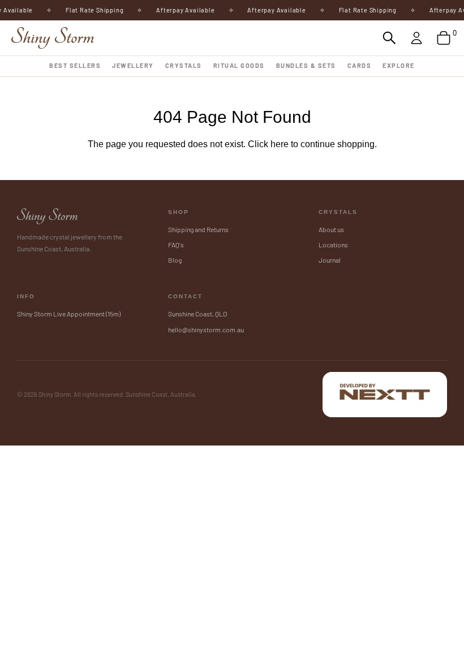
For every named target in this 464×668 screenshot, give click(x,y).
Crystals (183, 65)
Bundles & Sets (306, 65)
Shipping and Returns (198, 229)
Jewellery (133, 65)
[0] (444, 38)
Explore (399, 65)
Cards (359, 65)
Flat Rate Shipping (91, 10)
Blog (175, 260)
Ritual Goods (239, 65)
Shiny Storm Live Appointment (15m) (69, 314)
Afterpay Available (182, 10)
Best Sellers (75, 65)
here (279, 144)
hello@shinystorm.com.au (206, 329)
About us (331, 229)
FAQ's (176, 245)
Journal (330, 260)
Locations (333, 245)
